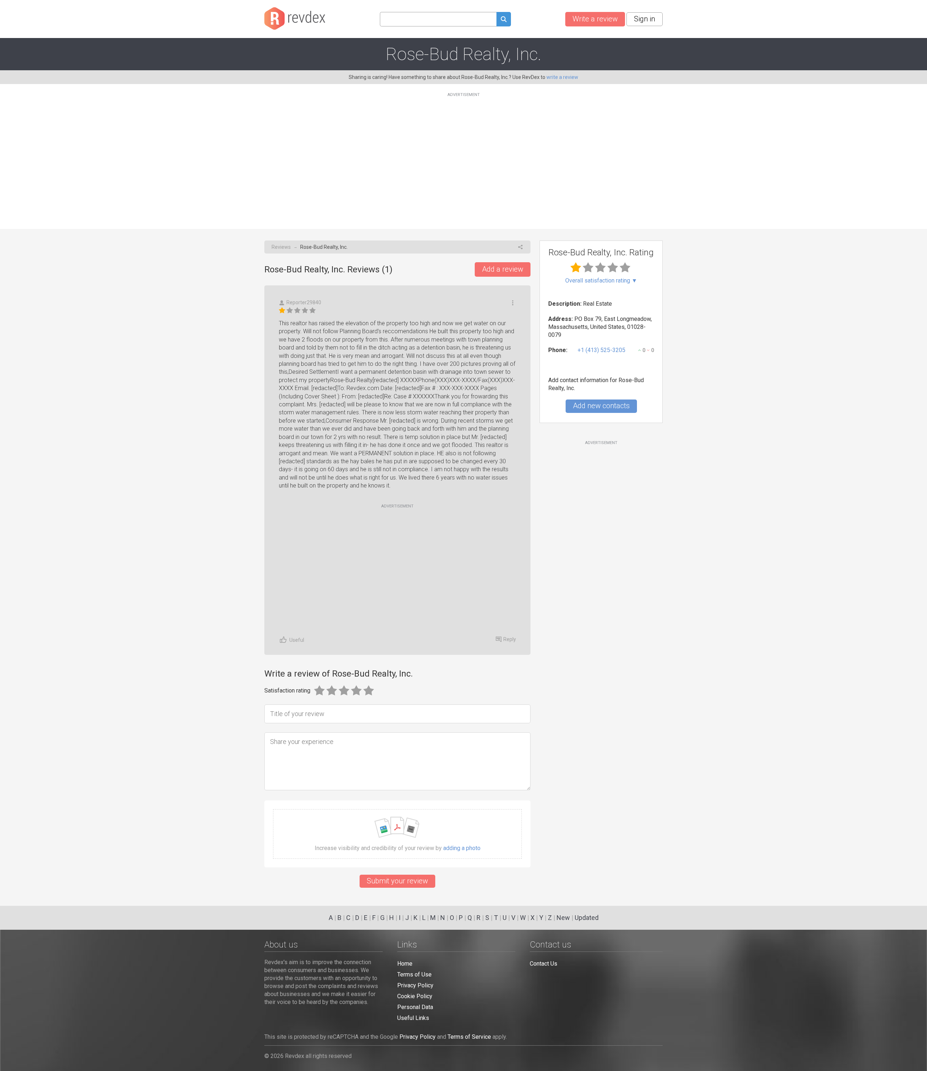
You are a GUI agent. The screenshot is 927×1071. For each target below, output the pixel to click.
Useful (296, 640)
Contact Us (543, 963)
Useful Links (413, 1017)
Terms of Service (469, 1036)
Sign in (644, 18)
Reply (509, 639)
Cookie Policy (414, 996)
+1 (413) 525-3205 (601, 350)
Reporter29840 (303, 302)
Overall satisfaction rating (601, 281)
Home (404, 963)
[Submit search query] (503, 20)
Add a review (502, 269)
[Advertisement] (463, 156)
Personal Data (415, 1007)
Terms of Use (414, 974)
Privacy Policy (415, 985)
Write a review (595, 18)
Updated (587, 917)
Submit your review (397, 881)
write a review (562, 77)
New (563, 917)
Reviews (281, 247)
